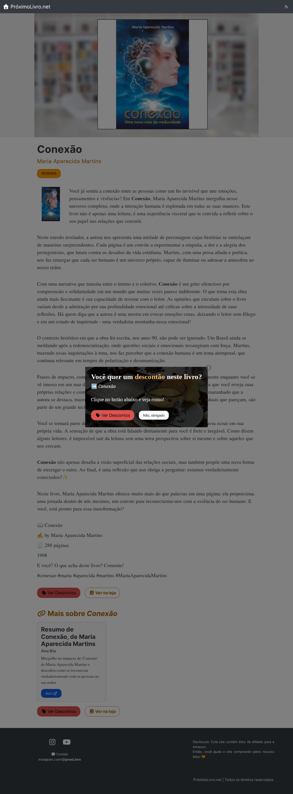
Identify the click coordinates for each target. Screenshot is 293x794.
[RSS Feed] (286, 6)
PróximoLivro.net (29, 7)
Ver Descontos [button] (115, 415)
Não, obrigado (154, 415)
